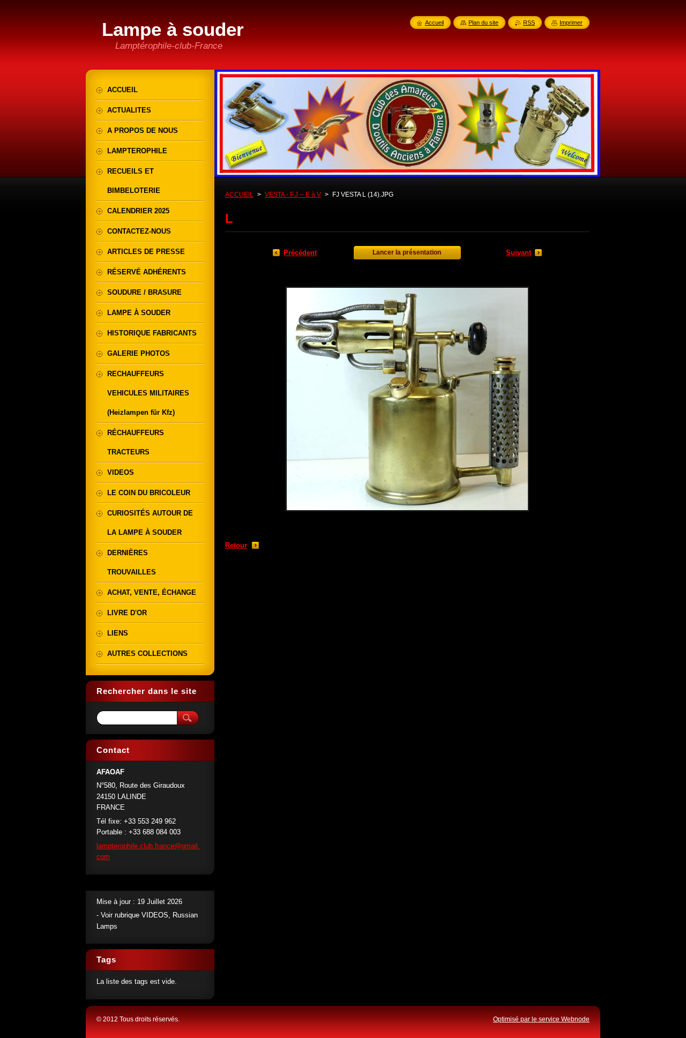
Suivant (518, 253)
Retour (236, 545)
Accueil (434, 22)
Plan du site (483, 22)
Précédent (300, 253)
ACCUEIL (239, 194)
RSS (529, 22)
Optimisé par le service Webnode (541, 1019)
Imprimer (571, 22)
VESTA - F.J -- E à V (293, 194)
